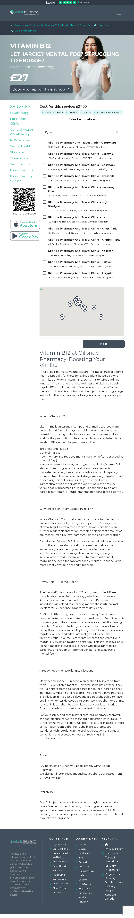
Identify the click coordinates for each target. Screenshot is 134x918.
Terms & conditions (111, 859)
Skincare (17, 152)
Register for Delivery (112, 876)
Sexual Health (20, 146)
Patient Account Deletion (110, 894)
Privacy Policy (114, 848)
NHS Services (20, 140)
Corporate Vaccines (43, 25)
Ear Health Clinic (66, 25)
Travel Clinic (104, 25)
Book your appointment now (39, 89)
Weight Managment (25, 31)
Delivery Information (112, 867)
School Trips (86, 25)
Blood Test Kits (21, 170)
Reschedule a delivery (114, 884)
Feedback (111, 853)
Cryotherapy (21, 25)
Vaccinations (20, 164)
